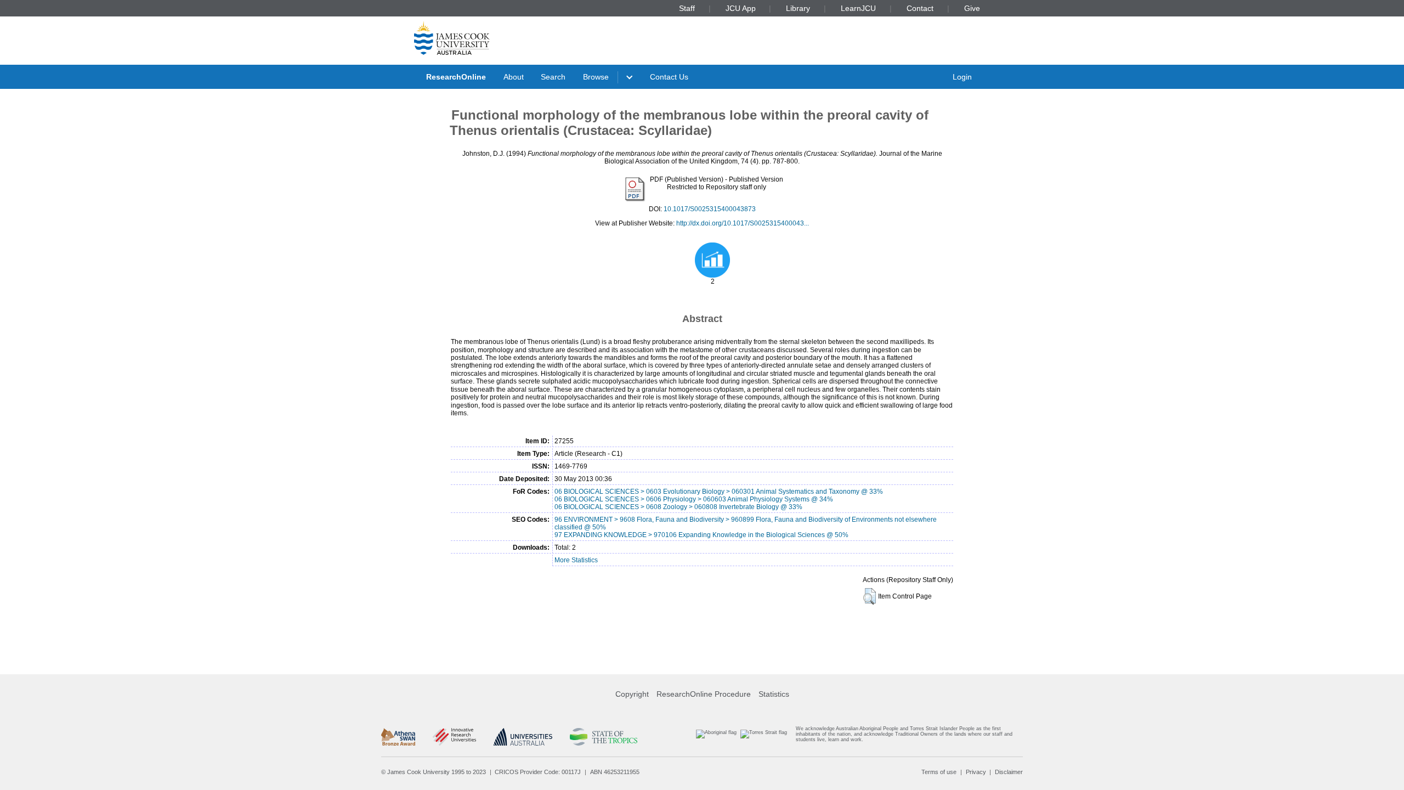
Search (553, 76)
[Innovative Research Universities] (454, 737)
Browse (596, 76)
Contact (920, 8)
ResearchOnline (456, 76)
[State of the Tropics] (603, 737)
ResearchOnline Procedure (703, 694)
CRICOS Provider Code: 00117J (538, 772)
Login (962, 76)
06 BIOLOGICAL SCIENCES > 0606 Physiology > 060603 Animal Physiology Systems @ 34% (693, 499)
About (513, 76)
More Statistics (576, 560)
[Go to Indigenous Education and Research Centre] (716, 736)
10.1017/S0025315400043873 (710, 209)
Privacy (976, 772)
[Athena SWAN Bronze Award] (398, 737)
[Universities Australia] (523, 737)
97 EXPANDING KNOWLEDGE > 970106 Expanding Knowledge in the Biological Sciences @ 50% (701, 535)
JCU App (741, 8)
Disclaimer (1009, 772)
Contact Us (669, 76)
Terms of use (938, 772)
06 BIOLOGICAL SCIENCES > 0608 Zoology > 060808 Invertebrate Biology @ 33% (678, 507)
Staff (687, 8)
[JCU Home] (452, 38)
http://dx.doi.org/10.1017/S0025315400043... (742, 223)
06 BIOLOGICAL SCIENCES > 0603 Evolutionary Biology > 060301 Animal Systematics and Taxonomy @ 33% (718, 491)
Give (972, 8)
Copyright (632, 694)
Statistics (773, 694)
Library (798, 8)
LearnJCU (858, 8)
